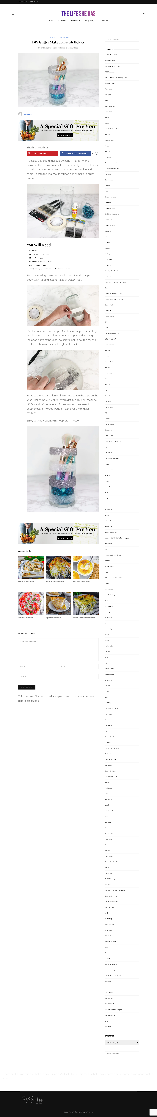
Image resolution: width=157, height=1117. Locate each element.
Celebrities (108, 191)
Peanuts (107, 720)
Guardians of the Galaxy (113, 441)
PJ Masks (108, 742)
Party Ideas (108, 714)
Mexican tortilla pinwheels (26, 581)
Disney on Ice (109, 316)
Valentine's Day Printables (113, 975)
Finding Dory (109, 373)
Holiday (107, 475)
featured (108, 367)
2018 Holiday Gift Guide (112, 55)
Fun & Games (109, 424)
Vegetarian (108, 981)
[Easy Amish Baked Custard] (86, 567)
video (107, 987)
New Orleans (109, 668)
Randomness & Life (111, 776)
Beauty (50, 37)
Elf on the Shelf (110, 339)
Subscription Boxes (111, 902)
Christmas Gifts (109, 208)
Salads (107, 805)
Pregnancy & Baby (111, 759)
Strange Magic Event (111, 896)
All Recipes (62, 21)
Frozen (107, 418)
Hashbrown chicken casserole (55, 581)
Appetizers (108, 89)
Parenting (108, 703)
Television (108, 930)
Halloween (108, 453)
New (67, 37)
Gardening (108, 430)
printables (108, 765)
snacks (107, 845)
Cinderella (108, 220)
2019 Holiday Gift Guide (112, 66)
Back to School (110, 106)
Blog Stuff (108, 134)
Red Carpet (108, 788)
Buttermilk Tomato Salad (25, 618)
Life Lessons (109, 589)
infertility (108, 515)
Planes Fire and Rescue (112, 748)
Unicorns (108, 958)
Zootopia (108, 1027)
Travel (107, 953)
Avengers (108, 94)
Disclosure (23, 1)
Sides (107, 828)
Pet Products (109, 725)
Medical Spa (109, 629)
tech (106, 913)
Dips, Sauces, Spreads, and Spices (116, 282)
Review (107, 794)
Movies (107, 651)
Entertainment (109, 345)
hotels (107, 498)
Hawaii (107, 464)
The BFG (108, 936)
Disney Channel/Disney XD (114, 299)
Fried (106, 413)
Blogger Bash (109, 140)
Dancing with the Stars (112, 271)
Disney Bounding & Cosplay (114, 293)
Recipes (107, 782)
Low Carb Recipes (111, 595)
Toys (106, 947)
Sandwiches (109, 811)
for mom (108, 401)
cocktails (108, 231)
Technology (109, 919)
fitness (107, 379)
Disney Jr (108, 310)
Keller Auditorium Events (113, 555)
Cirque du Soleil (110, 225)
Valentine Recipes (111, 964)
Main (106, 600)
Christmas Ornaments (112, 214)
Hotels (107, 492)
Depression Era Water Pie (53, 618)
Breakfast (108, 157)
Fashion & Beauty (110, 362)
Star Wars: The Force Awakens (115, 890)
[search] (144, 14)
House (107, 504)
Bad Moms (108, 112)
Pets (106, 731)
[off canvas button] (13, 14)
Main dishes (109, 606)
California (108, 174)
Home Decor (109, 487)
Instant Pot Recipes (111, 532)
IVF (106, 549)
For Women (109, 407)
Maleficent (108, 617)
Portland (108, 754)
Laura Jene (28, 114)
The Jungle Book (110, 941)
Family (107, 356)
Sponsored (108, 873)
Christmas (108, 202)
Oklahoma (108, 680)
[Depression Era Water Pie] (58, 603)
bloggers (108, 146)
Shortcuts (108, 822)
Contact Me (34, 1)
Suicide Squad (109, 907)
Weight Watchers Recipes (113, 1010)
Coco (106, 237)
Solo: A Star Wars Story (112, 862)
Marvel (107, 623)
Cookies (107, 242)
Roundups (108, 799)
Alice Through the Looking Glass (116, 77)
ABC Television (110, 72)
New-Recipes (109, 674)
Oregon (107, 686)
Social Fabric (109, 856)
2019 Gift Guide (110, 60)
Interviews (108, 543)
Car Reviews (109, 180)
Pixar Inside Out (110, 737)
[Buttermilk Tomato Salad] (31, 603)
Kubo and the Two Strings (113, 578)
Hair (106, 447)
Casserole (108, 185)
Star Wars (108, 884)
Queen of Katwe (110, 771)
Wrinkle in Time (110, 1015)
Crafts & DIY (75, 21)
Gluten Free (109, 435)
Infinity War (108, 521)
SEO (106, 816)
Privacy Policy (89, 21)
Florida (107, 384)
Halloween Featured (112, 458)
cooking (107, 248)
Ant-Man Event (110, 83)
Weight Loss (109, 998)
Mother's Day (109, 646)
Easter (107, 327)
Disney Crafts (109, 305)
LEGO (107, 583)
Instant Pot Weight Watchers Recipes (117, 538)
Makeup (107, 612)
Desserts (108, 276)
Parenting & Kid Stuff (111, 708)
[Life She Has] (32, 1100)
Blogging (108, 151)
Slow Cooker (109, 839)
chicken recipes (110, 197)
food (106, 390)
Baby (106, 100)
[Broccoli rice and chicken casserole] (86, 603)
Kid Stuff (107, 560)
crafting (107, 254)
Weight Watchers (110, 1004)
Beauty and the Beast (112, 129)
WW (106, 1021)
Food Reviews (109, 396)
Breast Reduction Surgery (113, 163)
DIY (64, 37)
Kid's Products (109, 566)
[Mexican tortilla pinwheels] (31, 567)
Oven (107, 697)
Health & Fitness (110, 470)
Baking (107, 117)
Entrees (107, 350)
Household (108, 509)
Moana (107, 634)
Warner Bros (109, 992)
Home (51, 21)
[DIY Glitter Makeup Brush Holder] (58, 80)
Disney (107, 288)
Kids (106, 572)
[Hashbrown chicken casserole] (58, 567)
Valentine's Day (110, 970)
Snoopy (107, 850)
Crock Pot (108, 265)
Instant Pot (108, 526)
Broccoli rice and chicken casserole (84, 618)
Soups (107, 867)
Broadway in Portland (112, 168)
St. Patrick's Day (110, 879)
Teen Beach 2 (109, 924)
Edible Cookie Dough (112, 333)
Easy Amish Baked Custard (81, 581)
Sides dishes (109, 833)
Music (107, 657)
